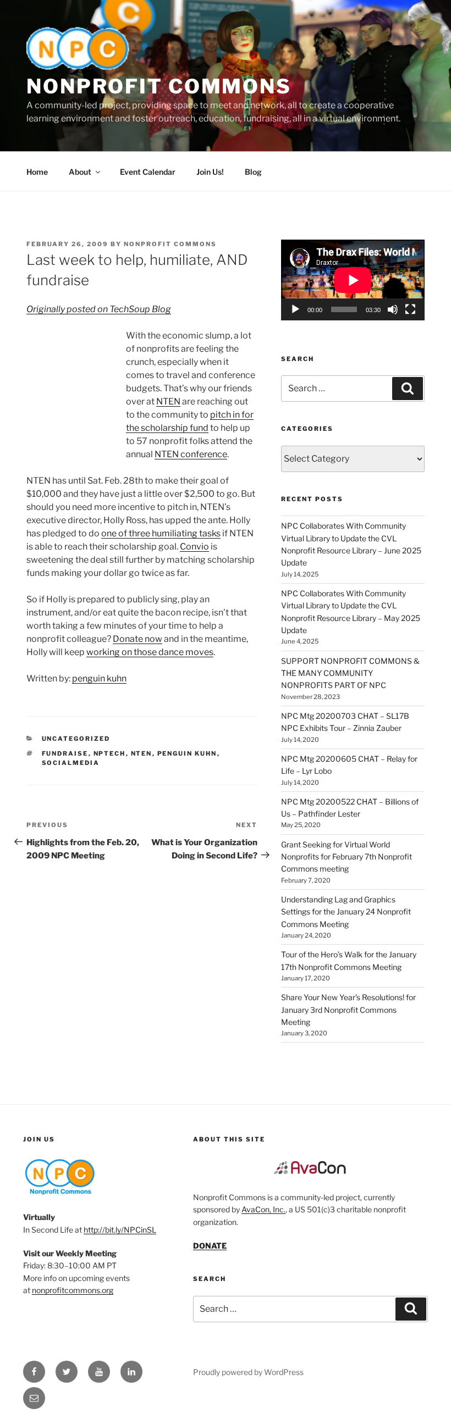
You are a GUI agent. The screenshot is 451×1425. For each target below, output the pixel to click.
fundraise (65, 753)
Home (37, 171)
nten (141, 753)
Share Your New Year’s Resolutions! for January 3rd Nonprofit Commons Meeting (348, 1009)
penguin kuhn (99, 678)
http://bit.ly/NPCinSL (120, 1229)
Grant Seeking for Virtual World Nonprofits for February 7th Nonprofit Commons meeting (346, 857)
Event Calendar (147, 171)
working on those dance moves (149, 652)
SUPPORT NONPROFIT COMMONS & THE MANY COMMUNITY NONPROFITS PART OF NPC (350, 673)
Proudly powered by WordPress (248, 1372)
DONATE (210, 1245)
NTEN (168, 401)
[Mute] (392, 309)
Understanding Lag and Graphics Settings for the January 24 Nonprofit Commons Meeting (346, 912)
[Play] (295, 309)
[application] (353, 280)
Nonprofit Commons (159, 86)
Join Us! (210, 171)
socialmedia (71, 763)
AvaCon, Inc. (263, 1209)
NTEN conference (191, 454)
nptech (110, 753)
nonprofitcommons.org (72, 1290)
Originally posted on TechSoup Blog (98, 309)
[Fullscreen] (410, 309)
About (80, 171)
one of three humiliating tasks (161, 533)
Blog (253, 171)
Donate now (137, 639)
